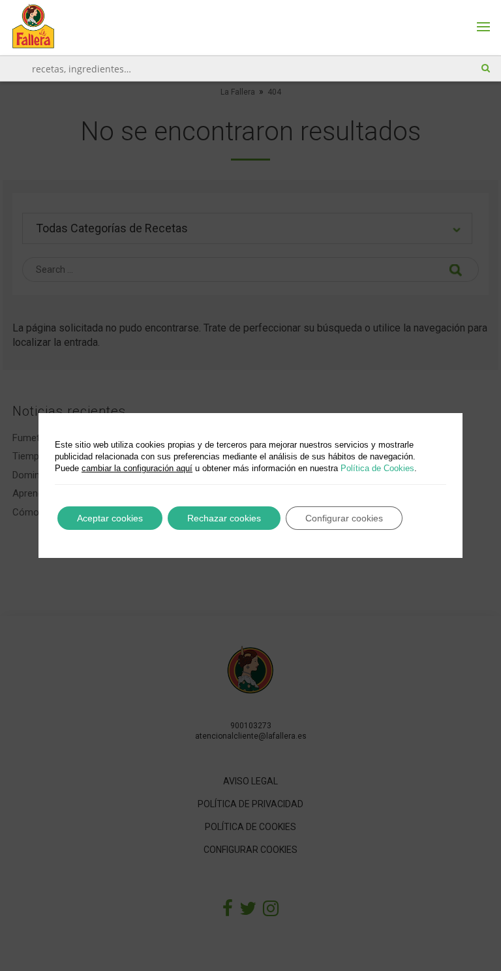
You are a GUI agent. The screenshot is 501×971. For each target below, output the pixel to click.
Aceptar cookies (110, 518)
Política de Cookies (377, 468)
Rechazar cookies (224, 518)
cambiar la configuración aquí (137, 468)
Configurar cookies (344, 518)
